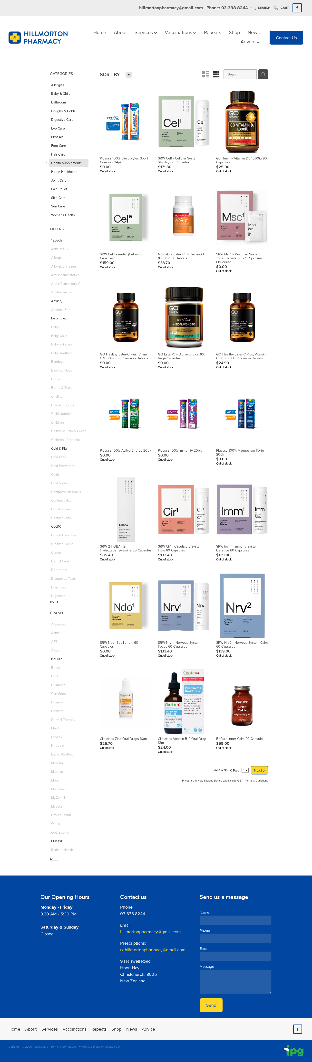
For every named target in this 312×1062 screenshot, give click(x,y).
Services (144, 32)
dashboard (41, 1046)
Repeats (212, 32)
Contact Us (286, 38)
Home (99, 32)
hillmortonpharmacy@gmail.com (171, 8)
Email (204, 948)
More (54, 601)
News (254, 32)
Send (211, 1005)
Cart (284, 7)
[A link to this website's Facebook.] (297, 7)
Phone (205, 930)
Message (207, 966)
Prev (234, 770)
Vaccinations (179, 32)
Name (204, 912)
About (120, 32)
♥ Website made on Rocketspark (100, 1046)
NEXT (259, 770)
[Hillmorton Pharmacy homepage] (38, 37)
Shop (234, 32)
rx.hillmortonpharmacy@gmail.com (152, 950)
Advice (249, 41)
